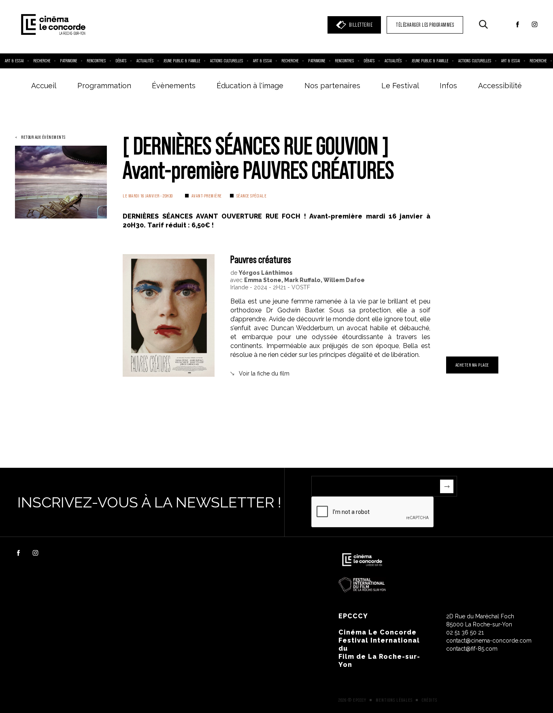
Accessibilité (500, 85)
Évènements (174, 85)
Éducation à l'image (250, 85)
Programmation (104, 85)
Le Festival (400, 85)
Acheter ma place (472, 364)
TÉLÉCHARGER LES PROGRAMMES (425, 25)
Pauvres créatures (260, 259)
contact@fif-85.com (472, 648)
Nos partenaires (332, 85)
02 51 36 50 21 (465, 632)
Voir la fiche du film (264, 373)
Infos (448, 85)
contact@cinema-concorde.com (489, 640)
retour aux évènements (43, 137)
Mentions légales (394, 700)
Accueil (43, 85)
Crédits (429, 700)
